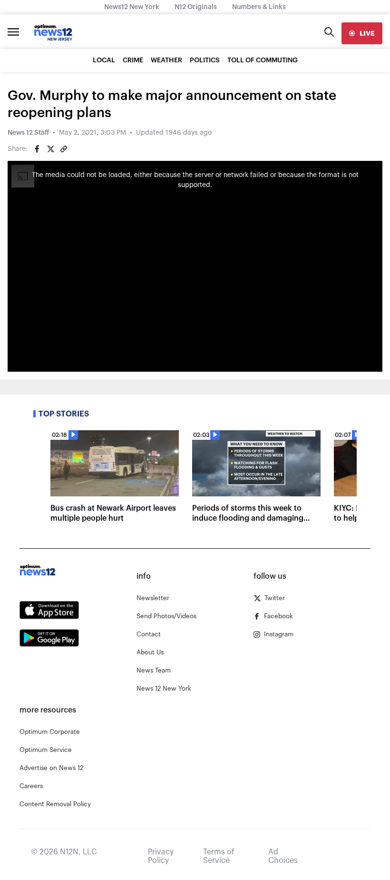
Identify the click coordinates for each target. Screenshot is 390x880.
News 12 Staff (28, 132)
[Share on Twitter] (50, 149)
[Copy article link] (64, 149)
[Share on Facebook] (37, 149)
